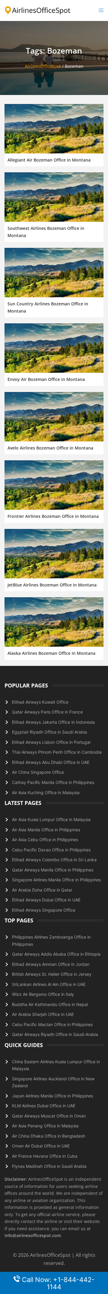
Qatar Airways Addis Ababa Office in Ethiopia (56, 954)
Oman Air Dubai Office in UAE (41, 1145)
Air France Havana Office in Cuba (44, 1156)
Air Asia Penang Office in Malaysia (45, 1125)
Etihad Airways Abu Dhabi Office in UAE (50, 762)
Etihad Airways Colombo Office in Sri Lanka (54, 859)
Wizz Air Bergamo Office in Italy (43, 994)
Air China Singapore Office (38, 772)
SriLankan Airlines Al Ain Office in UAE (49, 984)
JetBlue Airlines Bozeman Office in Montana (52, 585)
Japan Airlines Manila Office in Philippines (52, 1095)
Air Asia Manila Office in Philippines (46, 829)
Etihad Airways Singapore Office (43, 910)
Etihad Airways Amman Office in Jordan (50, 964)
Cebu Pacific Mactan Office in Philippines (52, 1024)
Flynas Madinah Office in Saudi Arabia (49, 1166)
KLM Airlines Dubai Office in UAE (43, 1105)
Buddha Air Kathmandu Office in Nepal (50, 1004)
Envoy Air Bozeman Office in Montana (46, 379)
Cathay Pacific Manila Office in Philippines (53, 782)
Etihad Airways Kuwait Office (40, 702)
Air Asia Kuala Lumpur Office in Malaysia (51, 819)
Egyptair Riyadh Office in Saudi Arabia (49, 732)
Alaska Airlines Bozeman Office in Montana (51, 653)
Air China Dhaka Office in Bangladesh (48, 1135)
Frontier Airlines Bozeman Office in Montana (53, 516)
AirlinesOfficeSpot (43, 66)
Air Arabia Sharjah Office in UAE (43, 1014)
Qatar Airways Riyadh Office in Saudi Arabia (55, 1034)
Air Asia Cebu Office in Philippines (45, 839)
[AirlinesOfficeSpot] (37, 10)
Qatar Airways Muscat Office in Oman (49, 1115)
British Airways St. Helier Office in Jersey (52, 974)
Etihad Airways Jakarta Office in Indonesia (53, 722)
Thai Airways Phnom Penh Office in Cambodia (57, 752)
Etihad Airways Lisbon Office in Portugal (51, 742)
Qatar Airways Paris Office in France (47, 711)
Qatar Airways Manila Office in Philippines (52, 869)
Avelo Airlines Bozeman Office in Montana (50, 448)
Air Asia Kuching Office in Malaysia (46, 792)
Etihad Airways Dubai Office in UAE (46, 899)
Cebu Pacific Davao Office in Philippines (51, 849)
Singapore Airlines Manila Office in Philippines (56, 879)
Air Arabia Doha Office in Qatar (42, 889)
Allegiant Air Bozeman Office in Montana (49, 160)
